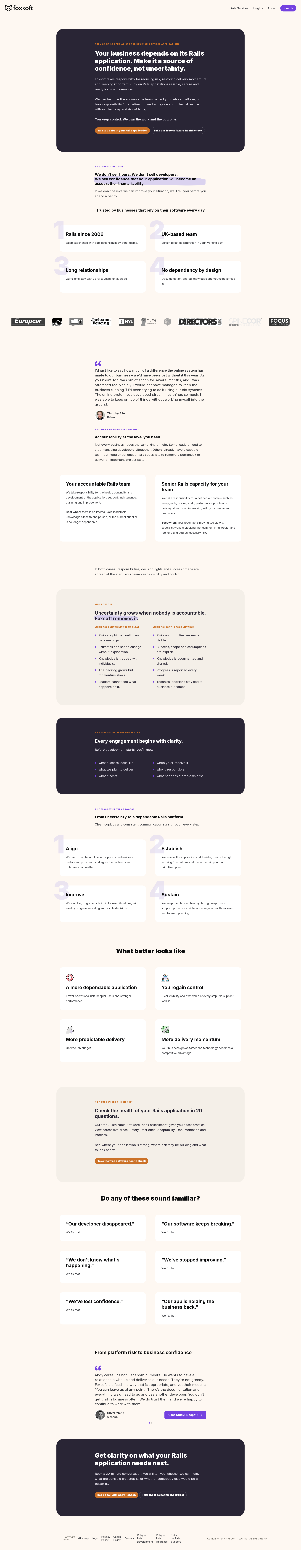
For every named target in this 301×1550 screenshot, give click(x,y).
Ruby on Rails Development (145, 1538)
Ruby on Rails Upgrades (162, 1538)
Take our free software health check (178, 130)
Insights (258, 8)
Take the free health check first (163, 1494)
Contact (129, 1538)
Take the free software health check (121, 1161)
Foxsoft (19, 8)
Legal (95, 1538)
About (272, 8)
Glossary (83, 1538)
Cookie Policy (117, 1538)
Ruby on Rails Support (176, 1538)
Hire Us (288, 8)
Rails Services (239, 8)
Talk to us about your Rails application (122, 130)
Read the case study (184, 1399)
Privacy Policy (105, 1538)
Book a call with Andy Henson (116, 1494)
